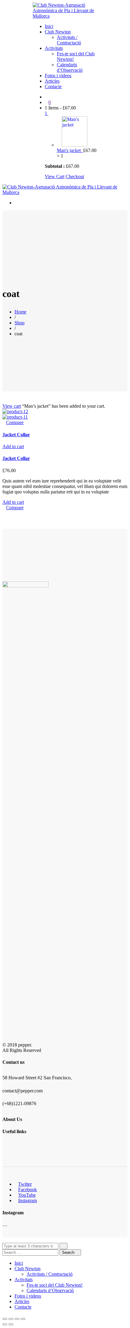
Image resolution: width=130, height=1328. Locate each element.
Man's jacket (70, 150)
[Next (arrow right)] (10, 1324)
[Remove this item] (58, 144)
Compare (15, 422)
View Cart (54, 176)
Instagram (27, 1200)
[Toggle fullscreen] (17, 1319)
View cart (11, 406)
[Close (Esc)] (4, 1319)
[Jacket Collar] (15, 411)
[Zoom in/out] (23, 1319)
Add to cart (13, 446)
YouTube (27, 1195)
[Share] (10, 1319)
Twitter (25, 1184)
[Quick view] (4, 422)
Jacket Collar (16, 434)
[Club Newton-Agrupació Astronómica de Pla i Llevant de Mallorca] (65, 16)
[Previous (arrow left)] (4, 1324)
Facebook (27, 1189)
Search (69, 1252)
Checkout (75, 176)
